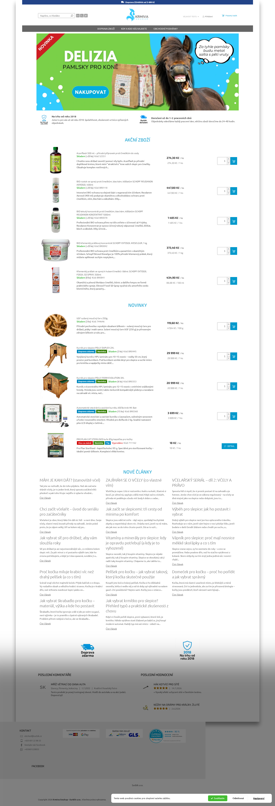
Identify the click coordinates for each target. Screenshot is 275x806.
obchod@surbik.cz (33, 736)
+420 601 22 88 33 (32, 740)
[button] (43, 71)
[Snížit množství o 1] (228, 163)
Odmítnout (238, 798)
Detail (231, 446)
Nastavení (258, 798)
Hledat (72, 16)
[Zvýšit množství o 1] (228, 159)
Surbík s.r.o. (137, 785)
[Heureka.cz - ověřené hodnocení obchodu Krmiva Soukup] (167, 736)
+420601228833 (31, 749)
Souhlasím (219, 798)
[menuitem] (106, 28)
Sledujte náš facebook (34, 744)
